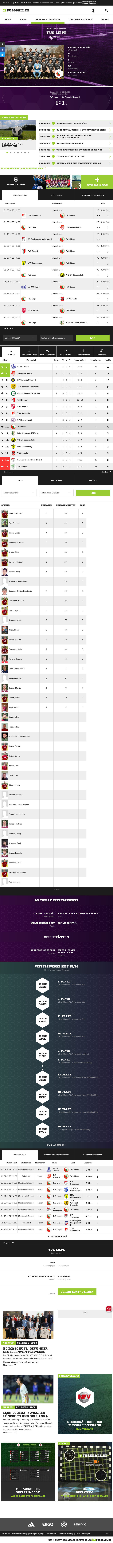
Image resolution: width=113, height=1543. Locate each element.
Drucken (105, 472)
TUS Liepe (56, 1249)
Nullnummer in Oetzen (70, 143)
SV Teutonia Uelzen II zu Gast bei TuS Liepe (81, 130)
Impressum (6, 1534)
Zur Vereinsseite (56, 36)
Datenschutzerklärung (19, 1534)
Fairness (102, 354)
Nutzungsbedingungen (36, 1534)
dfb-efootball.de (26, 3)
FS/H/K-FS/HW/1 (67, 923)
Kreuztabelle (83, 354)
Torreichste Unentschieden (56, 1154)
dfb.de (16, 3)
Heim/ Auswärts (47, 354)
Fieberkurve (65, 354)
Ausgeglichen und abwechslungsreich (79, 163)
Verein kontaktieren (77, 1292)
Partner (57, 3)
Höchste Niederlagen (92, 1154)
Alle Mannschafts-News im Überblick (22, 168)
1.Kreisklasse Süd (79, 47)
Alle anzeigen (55, 1145)
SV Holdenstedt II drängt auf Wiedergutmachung (74, 137)
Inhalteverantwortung (66, 1534)
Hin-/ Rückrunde (29, 354)
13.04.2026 (44, 143)
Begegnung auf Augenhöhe (12, 143)
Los (92, 338)
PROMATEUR (7, 3)
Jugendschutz (52, 1534)
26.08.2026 (44, 123)
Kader (20, 480)
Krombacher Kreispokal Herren (78, 913)
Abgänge (93, 480)
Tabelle (11, 354)
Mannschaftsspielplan (93, 195)
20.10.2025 (44, 150)
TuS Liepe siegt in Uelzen (71, 156)
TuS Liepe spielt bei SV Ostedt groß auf (79, 150)
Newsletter (78, 3)
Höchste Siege (20, 1154)
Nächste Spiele (20, 195)
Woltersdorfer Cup (43, 923)
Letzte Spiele (57, 195)
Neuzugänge (56, 480)
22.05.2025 (44, 156)
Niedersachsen (60, 29)
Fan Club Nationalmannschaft (43, 3)
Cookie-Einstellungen (83, 1534)
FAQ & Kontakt (67, 3)
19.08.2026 (44, 130)
